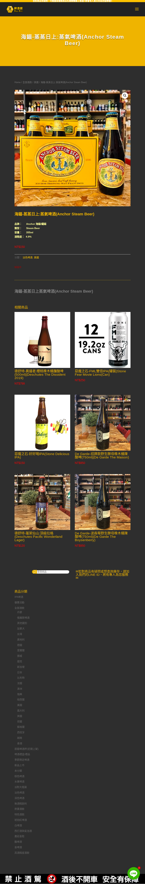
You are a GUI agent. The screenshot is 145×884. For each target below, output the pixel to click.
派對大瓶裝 (20, 787)
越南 (19, 737)
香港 (19, 743)
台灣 (19, 634)
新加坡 (21, 666)
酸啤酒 (18, 841)
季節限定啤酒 (21, 759)
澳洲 (19, 688)
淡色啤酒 (28, 257)
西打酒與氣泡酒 (23, 830)
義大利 (21, 710)
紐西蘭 (21, 699)
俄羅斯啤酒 (23, 617)
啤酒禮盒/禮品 (22, 754)
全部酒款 (27, 82)
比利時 (21, 677)
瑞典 (19, 694)
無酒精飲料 (20, 803)
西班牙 (21, 732)
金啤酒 (18, 847)
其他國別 (22, 623)
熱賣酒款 (19, 808)
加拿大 (21, 628)
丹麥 (19, 612)
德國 (19, 645)
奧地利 (21, 639)
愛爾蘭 (21, 650)
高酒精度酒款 (21, 852)
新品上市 (19, 765)
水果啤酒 (19, 781)
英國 (19, 716)
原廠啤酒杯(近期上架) (26, 748)
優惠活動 (19, 602)
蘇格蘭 (21, 726)
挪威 (19, 655)
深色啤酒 (19, 798)
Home (17, 82)
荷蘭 (19, 721)
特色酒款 (19, 814)
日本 (19, 672)
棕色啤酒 (19, 776)
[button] (125, 95)
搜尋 (34, 572)
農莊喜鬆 (19, 836)
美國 (36, 82)
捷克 (19, 661)
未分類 (18, 770)
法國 (19, 683)
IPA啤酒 (18, 596)
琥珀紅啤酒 (20, 819)
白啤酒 (18, 825)
